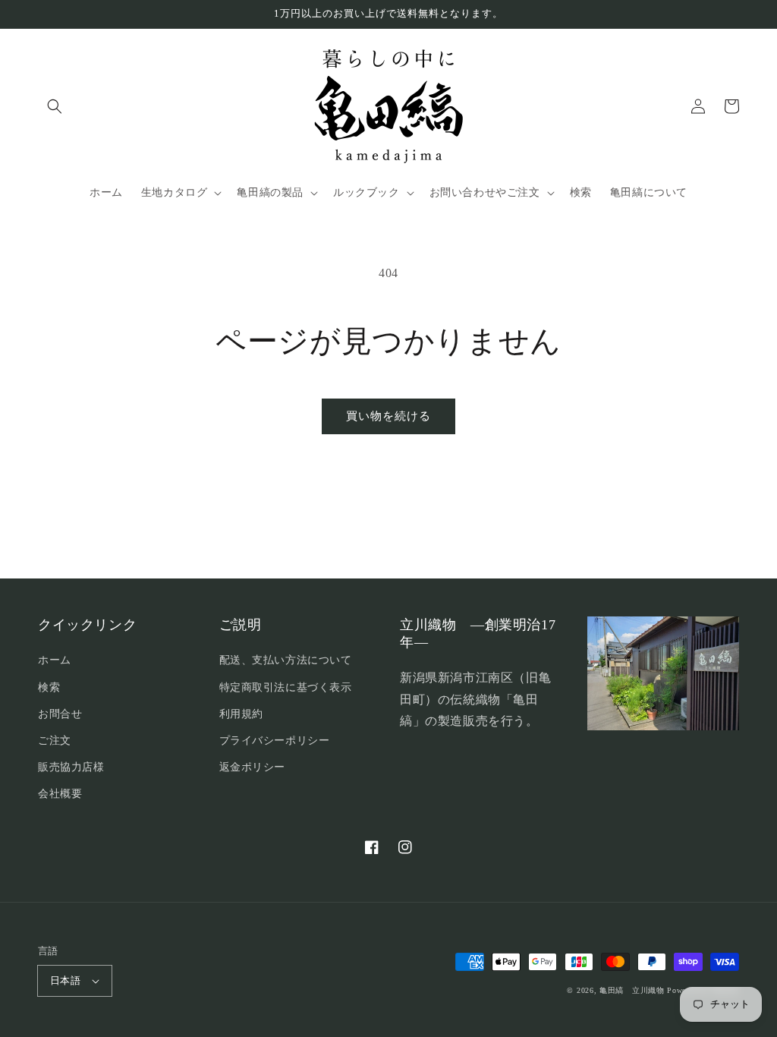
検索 (49, 687)
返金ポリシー (252, 767)
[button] (54, 106)
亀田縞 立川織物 (632, 990)
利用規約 (241, 714)
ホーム (54, 660)
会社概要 (60, 793)
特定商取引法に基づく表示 (285, 687)
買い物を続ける (388, 416)
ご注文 (54, 740)
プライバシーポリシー (274, 740)
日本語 (65, 980)
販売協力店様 (71, 767)
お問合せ (60, 714)
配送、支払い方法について (285, 660)
